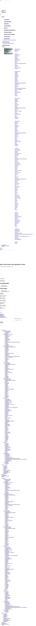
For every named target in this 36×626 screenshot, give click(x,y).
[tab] (8, 49)
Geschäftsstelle (6, 467)
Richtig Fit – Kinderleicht (8, 357)
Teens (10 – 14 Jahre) (6, 362)
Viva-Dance (7, 545)
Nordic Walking (7, 424)
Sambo (6, 342)
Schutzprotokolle (6, 471)
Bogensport (6, 348)
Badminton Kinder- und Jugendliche (10, 346)
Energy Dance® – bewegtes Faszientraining (11, 407)
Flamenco (6, 412)
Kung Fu (6, 340)
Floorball (6, 384)
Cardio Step (7, 405)
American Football (7, 363)
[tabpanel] (25, 50)
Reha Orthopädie (7, 608)
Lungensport (7, 456)
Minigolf (6, 354)
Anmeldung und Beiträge (7, 470)
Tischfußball (7, 376)
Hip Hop (6, 367)
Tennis (6, 361)
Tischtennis (6, 377)
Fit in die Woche (7, 409)
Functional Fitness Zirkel (8, 415)
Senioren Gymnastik (8, 449)
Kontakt (3, 246)
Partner (4, 469)
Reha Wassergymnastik (8, 460)
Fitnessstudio (7, 383)
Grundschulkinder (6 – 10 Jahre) (8, 494)
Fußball (6, 337)
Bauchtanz (6, 401)
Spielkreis (6, 333)
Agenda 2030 (5, 465)
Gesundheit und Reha (7, 453)
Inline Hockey (7, 368)
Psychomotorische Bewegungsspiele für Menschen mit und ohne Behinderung (16, 459)
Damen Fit (6, 444)
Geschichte (5, 466)
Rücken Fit (6, 461)
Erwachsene (5, 397)
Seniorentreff (7, 450)
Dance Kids (7, 349)
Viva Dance (7, 345)
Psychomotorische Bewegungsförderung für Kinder (12, 356)
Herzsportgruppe (7, 455)
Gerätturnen (7, 351)
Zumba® (6, 441)
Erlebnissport (7, 336)
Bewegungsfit (7, 403)
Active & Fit (7, 398)
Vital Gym (6, 437)
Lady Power (7, 420)
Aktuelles (3, 16)
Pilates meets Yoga (7, 425)
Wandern (6, 452)
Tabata (6, 431)
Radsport (6, 391)
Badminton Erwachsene (8, 549)
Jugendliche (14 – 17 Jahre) (7, 378)
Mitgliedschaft (4, 12)
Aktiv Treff (6, 443)
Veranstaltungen (4, 475)
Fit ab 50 (6, 408)
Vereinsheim (5, 473)
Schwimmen (7, 344)
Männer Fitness (7, 421)
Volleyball (6, 439)
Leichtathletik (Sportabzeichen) (9, 353)
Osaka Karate (7, 355)
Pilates (6, 426)
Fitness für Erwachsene (8, 410)
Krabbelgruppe (7, 332)
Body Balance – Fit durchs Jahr (9, 404)
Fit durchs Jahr (7, 557)
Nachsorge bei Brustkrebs (8, 457)
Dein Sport (3, 46)
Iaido (6, 418)
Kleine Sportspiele (7, 339)
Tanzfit (6, 451)
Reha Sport (6, 428)
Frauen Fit (6, 414)
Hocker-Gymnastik (8, 417)
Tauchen (6, 360)
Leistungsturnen (7, 502)
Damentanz (6, 445)
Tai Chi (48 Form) (7, 580)
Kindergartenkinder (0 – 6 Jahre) (8, 482)
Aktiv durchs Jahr (7, 399)
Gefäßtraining (7, 454)
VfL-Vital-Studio (6, 462)
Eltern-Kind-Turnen (8, 331)
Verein (3, 17)
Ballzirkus (6, 347)
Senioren (5, 442)
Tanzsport (6, 434)
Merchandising (4, 11)
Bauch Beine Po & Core (8, 402)
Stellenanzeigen (6, 472)
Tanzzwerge (7, 341)
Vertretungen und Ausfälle (5, 245)
